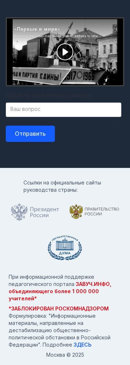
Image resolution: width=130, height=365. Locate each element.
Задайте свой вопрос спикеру (49, 95)
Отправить (30, 133)
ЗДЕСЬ (82, 345)
